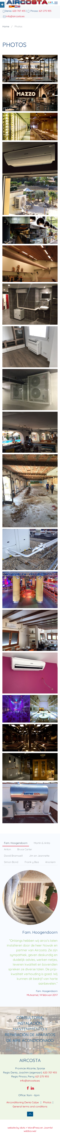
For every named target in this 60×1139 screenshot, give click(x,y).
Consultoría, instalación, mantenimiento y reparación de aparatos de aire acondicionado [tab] (30, 1049)
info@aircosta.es (15, 16)
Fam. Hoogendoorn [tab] (15, 843)
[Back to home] (28, 3)
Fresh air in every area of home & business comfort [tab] (33, 1049)
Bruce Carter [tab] (24, 849)
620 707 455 (18, 10)
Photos (47, 1102)
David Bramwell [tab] (13, 855)
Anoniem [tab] (50, 862)
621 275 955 (45, 10)
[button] (56, 2)
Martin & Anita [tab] (42, 843)
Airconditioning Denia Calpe (22, 1102)
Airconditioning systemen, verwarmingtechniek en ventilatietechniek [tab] (26, 1049)
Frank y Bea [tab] (32, 862)
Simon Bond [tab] (11, 862)
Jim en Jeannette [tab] (39, 855)
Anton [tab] (7, 849)
